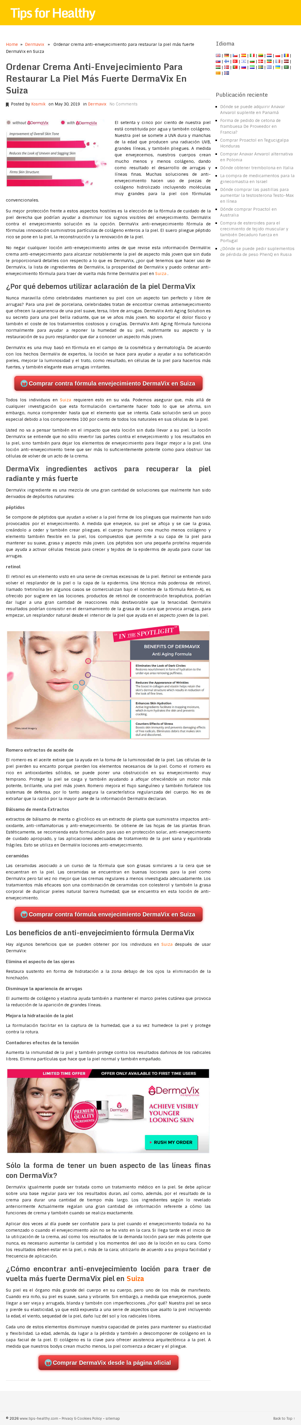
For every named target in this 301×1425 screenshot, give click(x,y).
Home (12, 44)
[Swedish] (260, 67)
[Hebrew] (243, 61)
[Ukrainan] (277, 67)
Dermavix (34, 44)
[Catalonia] (218, 73)
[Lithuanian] (260, 55)
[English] (218, 55)
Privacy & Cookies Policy (82, 1418)
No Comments (123, 104)
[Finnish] (226, 61)
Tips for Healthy (52, 12)
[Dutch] (269, 55)
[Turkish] (235, 61)
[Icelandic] (226, 73)
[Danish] (260, 61)
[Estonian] (269, 61)
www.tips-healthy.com (39, 1418)
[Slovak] (218, 61)
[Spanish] (243, 55)
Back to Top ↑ (284, 1418)
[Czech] (235, 55)
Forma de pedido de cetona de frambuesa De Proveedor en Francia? (250, 126)
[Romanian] (286, 55)
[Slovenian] (252, 67)
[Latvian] (286, 61)
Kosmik (38, 104)
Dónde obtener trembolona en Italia (256, 167)
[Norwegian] (226, 67)
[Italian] (252, 55)
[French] (277, 61)
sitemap (113, 1418)
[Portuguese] (235, 67)
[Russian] (243, 67)
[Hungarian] (218, 67)
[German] (226, 55)
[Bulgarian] (252, 61)
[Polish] (277, 55)
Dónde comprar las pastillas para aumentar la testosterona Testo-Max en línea (257, 195)
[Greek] (269, 67)
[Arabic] (286, 67)
